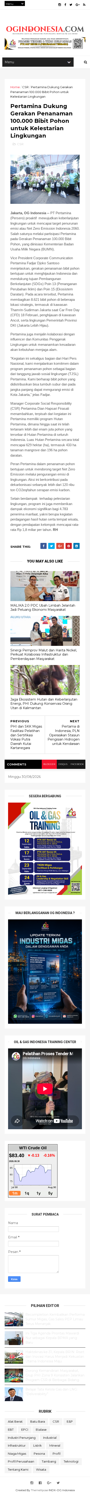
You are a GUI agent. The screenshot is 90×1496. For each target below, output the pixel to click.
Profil (56, 1453)
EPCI (24, 1429)
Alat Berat (15, 1421)
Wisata (41, 1469)
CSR (25, 87)
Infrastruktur (17, 1445)
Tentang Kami (18, 1469)
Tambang (49, 1461)
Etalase (41, 1429)
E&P (70, 1421)
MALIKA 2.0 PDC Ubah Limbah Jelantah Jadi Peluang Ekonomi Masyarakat (42, 607)
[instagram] (59, 4)
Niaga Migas (17, 1453)
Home (15, 87)
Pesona (39, 1453)
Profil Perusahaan (21, 1461)
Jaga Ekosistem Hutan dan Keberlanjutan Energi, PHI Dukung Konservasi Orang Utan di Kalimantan (43, 703)
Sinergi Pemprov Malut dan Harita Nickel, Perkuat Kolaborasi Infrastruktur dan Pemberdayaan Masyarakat (43, 654)
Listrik (37, 1445)
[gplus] (78, 4)
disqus (62, 764)
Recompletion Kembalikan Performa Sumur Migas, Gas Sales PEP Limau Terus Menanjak (55, 1319)
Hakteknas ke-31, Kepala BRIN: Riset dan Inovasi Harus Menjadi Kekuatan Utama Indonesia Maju (54, 1356)
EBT (11, 1429)
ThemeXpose (39, 1490)
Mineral (54, 1445)
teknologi (71, 1461)
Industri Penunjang (22, 1437)
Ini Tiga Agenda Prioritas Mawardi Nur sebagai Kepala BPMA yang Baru (52, 1337)
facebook (77, 764)
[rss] (84, 4)
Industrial (50, 1437)
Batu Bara (37, 1421)
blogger (49, 764)
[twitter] (70, 4)
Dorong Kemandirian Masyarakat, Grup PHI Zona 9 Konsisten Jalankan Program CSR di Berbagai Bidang (54, 1375)
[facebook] (65, 4)
